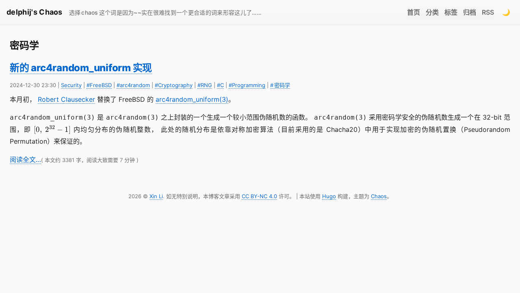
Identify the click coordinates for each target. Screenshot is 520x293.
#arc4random (133, 85)
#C (220, 85)
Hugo (329, 196)
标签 (450, 12)
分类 (432, 12)
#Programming (247, 85)
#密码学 (280, 85)
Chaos (379, 196)
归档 (469, 12)
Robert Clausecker (66, 99)
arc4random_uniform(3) (192, 99)
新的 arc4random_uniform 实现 (81, 68)
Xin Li (156, 196)
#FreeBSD (99, 85)
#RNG (204, 85)
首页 (413, 12)
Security (71, 85)
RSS (488, 12)
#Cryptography (174, 85)
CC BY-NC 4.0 (259, 196)
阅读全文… (25, 159)
